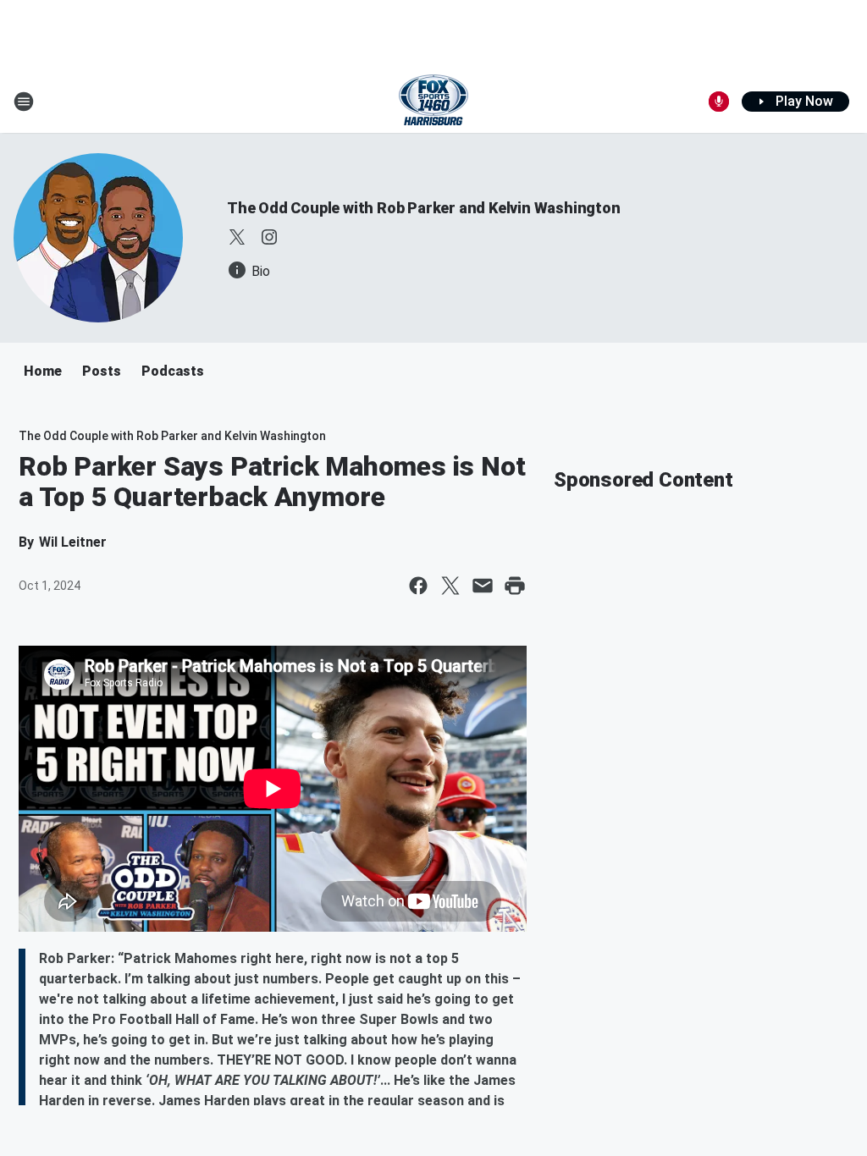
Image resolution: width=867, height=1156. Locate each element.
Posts (101, 371)
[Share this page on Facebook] (418, 585)
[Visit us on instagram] (269, 237)
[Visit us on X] (237, 237)
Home (43, 371)
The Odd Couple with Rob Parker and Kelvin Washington (424, 208)
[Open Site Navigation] (24, 101)
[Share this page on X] (450, 585)
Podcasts (172, 371)
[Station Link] (433, 101)
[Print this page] (515, 585)
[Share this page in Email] (482, 585)
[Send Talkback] (719, 101)
